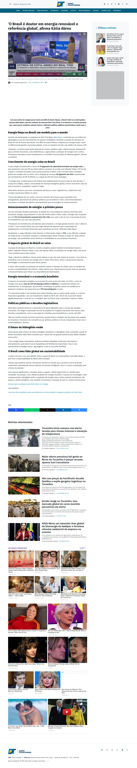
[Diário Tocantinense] (68, 4)
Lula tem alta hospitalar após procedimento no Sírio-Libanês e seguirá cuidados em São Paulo (45, 392)
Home (18, 10)
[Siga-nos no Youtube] (118, 4)
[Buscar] (127, 4)
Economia (64, 10)
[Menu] (10, 4)
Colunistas (54, 10)
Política (73, 10)
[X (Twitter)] (48, 410)
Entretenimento (84, 10)
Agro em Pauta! (42, 10)
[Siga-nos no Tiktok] (111, 4)
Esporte (96, 10)
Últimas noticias (28, 10)
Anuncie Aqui (106, 10)
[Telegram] (79, 410)
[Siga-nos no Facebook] (104, 4)
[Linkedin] (63, 410)
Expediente (117, 10)
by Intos (48, 761)
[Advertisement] (48, 100)
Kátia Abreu (57, 137)
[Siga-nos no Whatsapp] (122, 4)
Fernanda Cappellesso (20, 82)
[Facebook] (16, 410)
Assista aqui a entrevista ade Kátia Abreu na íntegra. (28, 384)
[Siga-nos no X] (115, 4)
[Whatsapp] (32, 410)
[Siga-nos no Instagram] (108, 4)
